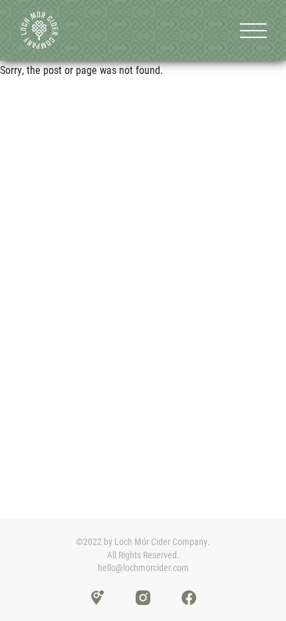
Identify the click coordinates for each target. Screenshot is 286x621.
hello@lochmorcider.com (143, 567)
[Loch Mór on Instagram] (143, 596)
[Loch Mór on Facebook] (189, 596)
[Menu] (253, 30)
